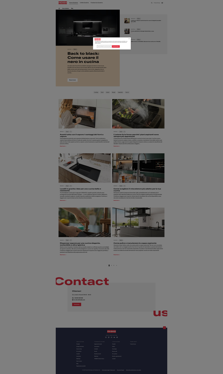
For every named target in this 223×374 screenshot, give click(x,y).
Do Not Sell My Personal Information (104, 46)
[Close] (129, 39)
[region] (112, 43)
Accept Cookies (116, 46)
